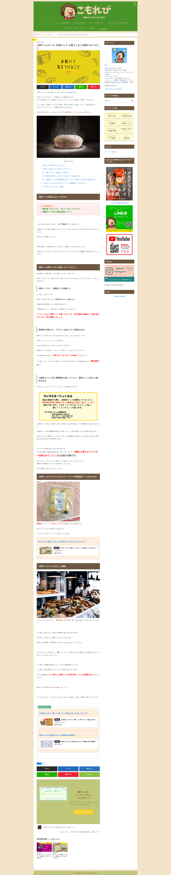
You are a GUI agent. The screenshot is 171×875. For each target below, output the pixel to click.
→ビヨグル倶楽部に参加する (119, 203)
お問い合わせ (92, 28)
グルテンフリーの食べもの (79, 23)
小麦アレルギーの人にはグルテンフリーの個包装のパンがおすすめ (63, 183)
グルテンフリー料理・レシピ (97, 23)
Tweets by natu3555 (119, 296)
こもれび (84, 873)
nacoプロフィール (48, 24)
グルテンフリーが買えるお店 (63, 23)
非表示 (70, 161)
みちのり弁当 (108, 68)
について (127, 130)
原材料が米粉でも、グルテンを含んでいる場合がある (61, 176)
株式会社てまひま (116, 82)
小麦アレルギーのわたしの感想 (52, 186)
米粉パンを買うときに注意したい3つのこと (56, 169)
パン (40, 763)
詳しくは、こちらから (83, 812)
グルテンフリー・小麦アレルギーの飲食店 (117, 23)
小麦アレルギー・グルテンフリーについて (75, 28)
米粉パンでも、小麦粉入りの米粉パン (56, 172)
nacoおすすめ (112, 137)
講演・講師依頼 (102, 29)
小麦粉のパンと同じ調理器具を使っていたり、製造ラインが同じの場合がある (68, 179)
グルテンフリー (111, 115)
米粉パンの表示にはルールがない (53, 165)
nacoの (127, 137)
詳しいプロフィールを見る (114, 88)
